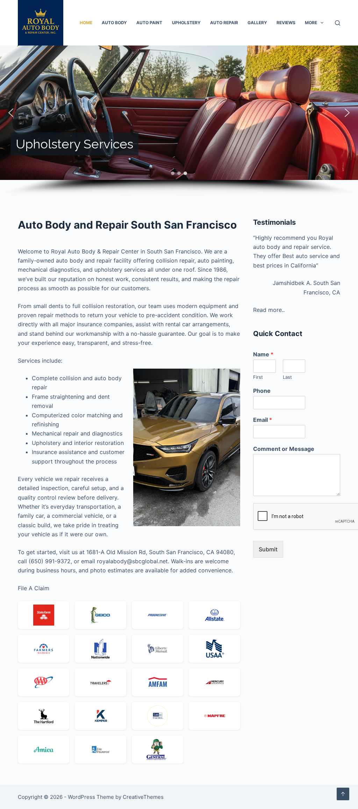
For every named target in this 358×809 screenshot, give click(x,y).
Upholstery (186, 22)
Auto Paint (149, 22)
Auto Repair (224, 22)
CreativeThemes (143, 797)
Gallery (257, 22)
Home (86, 22)
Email (262, 419)
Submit (268, 549)
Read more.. (269, 309)
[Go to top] (343, 794)
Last (287, 377)
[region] (179, 121)
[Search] (337, 23)
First (258, 377)
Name (263, 354)
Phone (262, 390)
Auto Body (114, 22)
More (311, 22)
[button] (10, 112)
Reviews (286, 22)
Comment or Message (283, 448)
